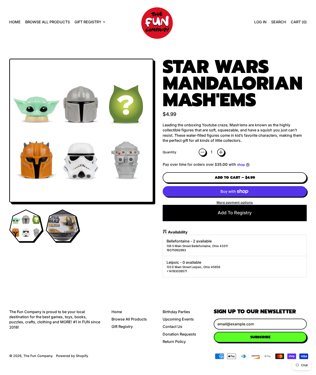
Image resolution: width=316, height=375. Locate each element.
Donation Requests (179, 334)
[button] (278, 22)
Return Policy (174, 341)
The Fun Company (37, 356)
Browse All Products (47, 22)
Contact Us (172, 326)
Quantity (169, 152)
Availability (178, 232)
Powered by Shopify (72, 356)
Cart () (299, 23)
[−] (202, 152)
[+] (221, 152)
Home (15, 22)
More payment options (235, 202)
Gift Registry (122, 326)
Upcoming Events (178, 319)
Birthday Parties (176, 311)
